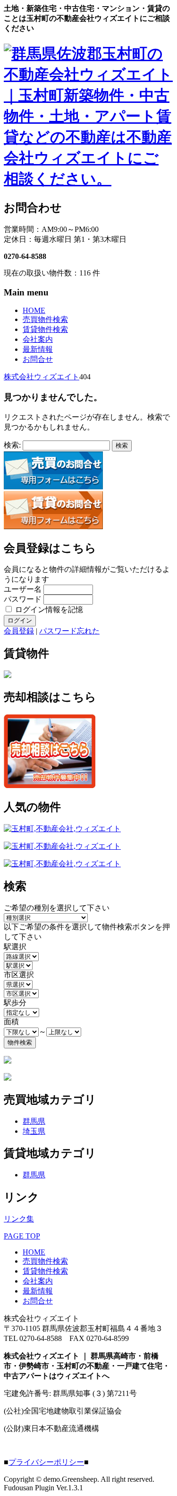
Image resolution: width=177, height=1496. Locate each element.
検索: (12, 445)
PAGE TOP (22, 1236)
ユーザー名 (23, 589)
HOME (34, 310)
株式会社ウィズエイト (41, 377)
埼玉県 (34, 1131)
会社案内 (38, 339)
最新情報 (38, 349)
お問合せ (38, 359)
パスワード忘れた (69, 631)
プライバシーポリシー (46, 1462)
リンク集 (19, 1219)
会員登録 (19, 631)
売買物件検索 (45, 319)
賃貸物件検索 (45, 329)
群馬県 (34, 1121)
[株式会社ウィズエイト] (88, 178)
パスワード (23, 599)
